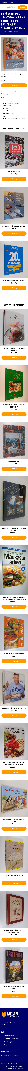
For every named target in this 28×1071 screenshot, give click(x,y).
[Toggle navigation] (3, 7)
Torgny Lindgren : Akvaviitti (14, 876)
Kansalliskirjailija (8, 1042)
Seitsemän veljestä (9, 1035)
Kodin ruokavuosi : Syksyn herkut (14, 654)
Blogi (5, 1045)
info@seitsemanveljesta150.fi (8, 2)
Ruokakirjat (14, 32)
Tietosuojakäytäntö (10, 1068)
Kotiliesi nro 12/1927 (14, 461)
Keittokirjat (6, 32)
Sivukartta (20, 1068)
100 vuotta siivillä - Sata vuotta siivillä (14, 226)
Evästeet (20, 1066)
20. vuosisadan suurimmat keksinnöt (14, 281)
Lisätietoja (14, 85)
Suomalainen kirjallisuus (11, 1038)
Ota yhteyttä (13, 1066)
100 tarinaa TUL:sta (14, 172)
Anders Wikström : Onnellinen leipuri (14, 708)
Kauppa (22, 7)
